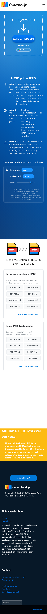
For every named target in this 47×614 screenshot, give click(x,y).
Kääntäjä (6, 589)
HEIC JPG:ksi (15, 288)
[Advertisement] (23, 400)
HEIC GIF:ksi (32, 294)
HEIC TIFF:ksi (14, 306)
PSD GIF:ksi (14, 358)
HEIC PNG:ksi (32, 288)
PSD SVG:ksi (32, 352)
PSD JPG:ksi (32, 339)
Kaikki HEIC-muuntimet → (29, 314)
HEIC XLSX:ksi (32, 306)
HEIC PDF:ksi (14, 294)
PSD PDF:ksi (15, 339)
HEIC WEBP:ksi (15, 300)
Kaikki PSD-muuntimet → (30, 366)
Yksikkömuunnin (9, 586)
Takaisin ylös (36, 610)
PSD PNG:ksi (15, 346)
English (6, 603)
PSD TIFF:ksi (15, 352)
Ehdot (4, 518)
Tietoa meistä (8, 580)
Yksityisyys (7, 521)
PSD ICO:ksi (32, 358)
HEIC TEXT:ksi (32, 300)
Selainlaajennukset (10, 592)
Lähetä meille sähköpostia (14, 577)
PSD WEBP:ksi (32, 346)
